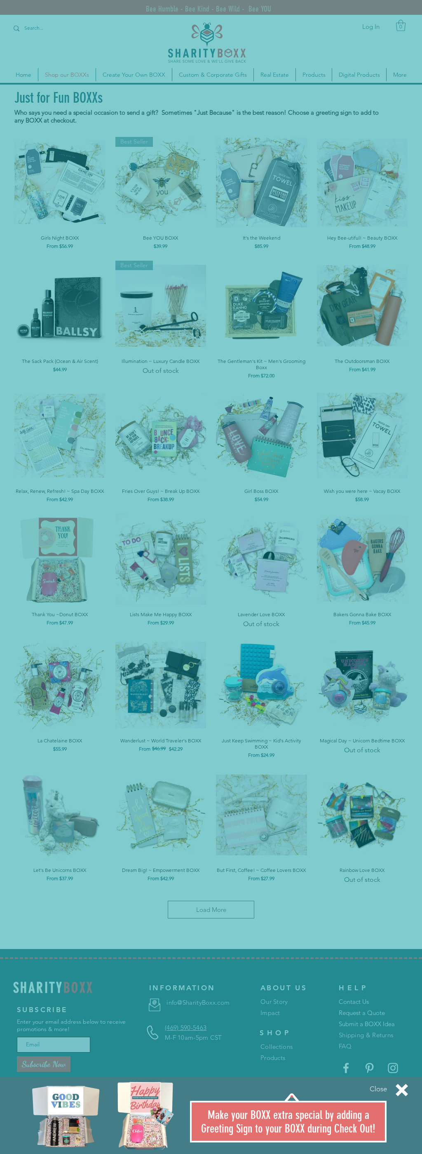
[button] (378, 1089)
